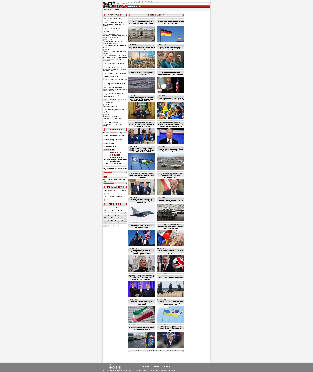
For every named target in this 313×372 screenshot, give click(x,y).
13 (158, 351)
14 (160, 351)
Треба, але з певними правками (112, 175)
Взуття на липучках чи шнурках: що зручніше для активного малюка (115, 24)
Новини (131, 6)
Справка (139, 6)
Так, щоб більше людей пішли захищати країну (115, 169)
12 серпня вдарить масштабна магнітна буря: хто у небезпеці (113, 30)
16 (165, 351)
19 (172, 351)
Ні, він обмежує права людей (112, 163)
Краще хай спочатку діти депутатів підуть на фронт (114, 180)
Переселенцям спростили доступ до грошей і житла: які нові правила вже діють (114, 111)
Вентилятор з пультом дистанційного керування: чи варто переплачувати (114, 69)
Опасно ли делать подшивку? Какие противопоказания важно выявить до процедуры (115, 75)
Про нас (145, 366)
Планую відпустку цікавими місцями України (113, 140)
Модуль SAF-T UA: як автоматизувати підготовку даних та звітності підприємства (115, 36)
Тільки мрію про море (112, 146)
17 (167, 351)
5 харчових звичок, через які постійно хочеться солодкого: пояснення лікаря (114, 101)
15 (163, 351)
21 (177, 351)
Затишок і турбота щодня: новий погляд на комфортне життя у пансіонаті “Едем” (115, 95)
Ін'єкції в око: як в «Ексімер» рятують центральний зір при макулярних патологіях (114, 41)
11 (153, 351)
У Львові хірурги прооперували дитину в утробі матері (113, 124)
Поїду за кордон (110, 143)
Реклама (155, 366)
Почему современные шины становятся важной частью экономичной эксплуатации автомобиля (114, 117)
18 (170, 351)
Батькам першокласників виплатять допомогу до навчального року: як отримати (115, 89)
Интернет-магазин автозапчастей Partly (111, 105)
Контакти (166, 366)
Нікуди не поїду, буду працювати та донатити (115, 136)
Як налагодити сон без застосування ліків (112, 19)
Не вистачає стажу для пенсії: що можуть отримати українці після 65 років (115, 51)
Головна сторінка (108, 9)
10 (151, 351)
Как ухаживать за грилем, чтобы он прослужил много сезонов (114, 64)
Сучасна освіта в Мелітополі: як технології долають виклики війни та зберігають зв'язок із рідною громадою (115, 58)
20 (175, 351)
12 (156, 351)
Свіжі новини (115, 15)
